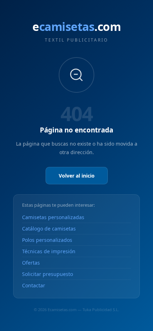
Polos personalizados (47, 240)
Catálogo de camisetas (49, 228)
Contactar (33, 285)
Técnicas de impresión (48, 251)
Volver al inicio (77, 175)
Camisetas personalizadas (53, 217)
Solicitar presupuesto (47, 274)
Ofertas (31, 262)
